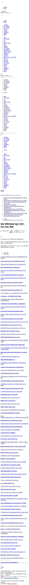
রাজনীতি (5, 33)
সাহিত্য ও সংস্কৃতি (7, 51)
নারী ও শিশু (6, 61)
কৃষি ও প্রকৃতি (6, 39)
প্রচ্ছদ (5, 37)
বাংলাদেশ (5, 46)
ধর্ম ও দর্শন (6, 60)
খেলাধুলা (5, 30)
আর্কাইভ (5, 7)
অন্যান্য (5, 58)
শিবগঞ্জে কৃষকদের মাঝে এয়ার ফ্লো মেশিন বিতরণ (13, 209)
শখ (4, 40)
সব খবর (2, 416)
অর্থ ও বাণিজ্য (6, 27)
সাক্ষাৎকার (6, 56)
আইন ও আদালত (7, 43)
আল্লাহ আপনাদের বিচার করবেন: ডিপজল (11, 216)
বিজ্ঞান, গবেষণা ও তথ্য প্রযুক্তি (10, 57)
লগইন (5, 8)
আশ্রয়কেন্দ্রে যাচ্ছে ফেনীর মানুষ (10, 205)
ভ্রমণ (5, 41)
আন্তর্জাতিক (6, 32)
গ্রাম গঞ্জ (5, 29)
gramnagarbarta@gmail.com (11, 578)
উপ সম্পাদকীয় (6, 26)
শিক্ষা (5, 44)
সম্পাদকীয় (6, 25)
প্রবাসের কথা (6, 53)
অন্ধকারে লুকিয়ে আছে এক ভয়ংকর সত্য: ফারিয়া (13, 214)
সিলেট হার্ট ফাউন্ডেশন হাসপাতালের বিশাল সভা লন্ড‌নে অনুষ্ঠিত (15, 200)
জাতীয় (5, 35)
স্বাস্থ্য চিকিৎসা (7, 50)
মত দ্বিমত (6, 54)
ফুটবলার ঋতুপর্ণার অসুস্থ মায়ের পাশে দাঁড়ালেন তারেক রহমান (15, 213)
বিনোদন (5, 65)
